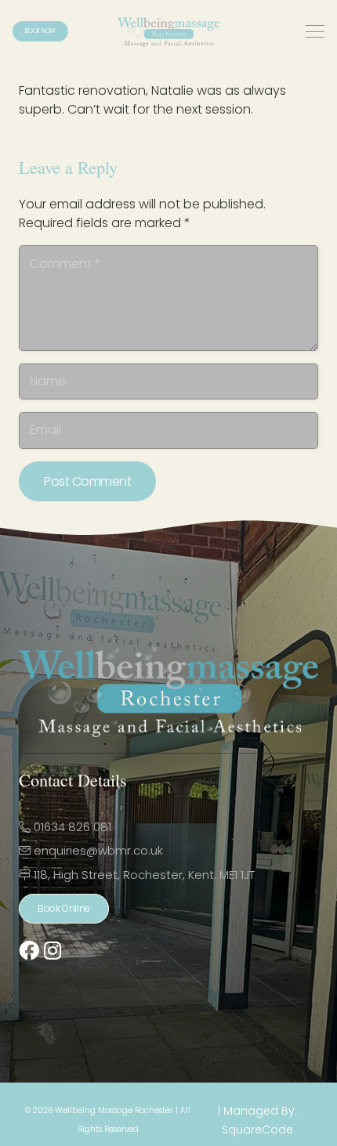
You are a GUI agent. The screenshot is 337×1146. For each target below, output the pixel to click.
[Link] (29, 951)
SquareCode (257, 1129)
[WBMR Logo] (168, 31)
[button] (315, 31)
